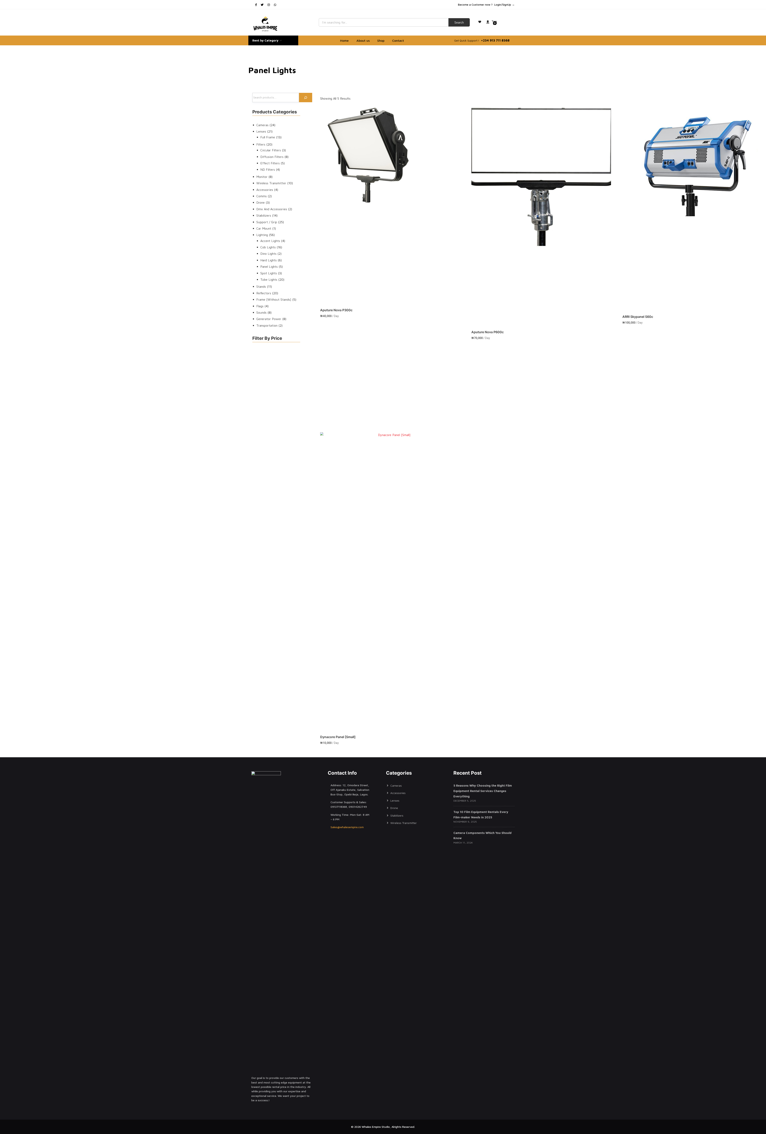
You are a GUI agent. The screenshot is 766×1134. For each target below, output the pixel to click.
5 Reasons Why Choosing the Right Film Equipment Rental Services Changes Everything (482, 791)
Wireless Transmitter (403, 823)
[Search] (305, 97)
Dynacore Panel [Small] (337, 737)
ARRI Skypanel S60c (637, 317)
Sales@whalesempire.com (347, 827)
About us (363, 40)
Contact (398, 40)
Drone (394, 808)
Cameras (396, 785)
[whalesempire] (265, 24)
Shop (380, 40)
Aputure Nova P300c (336, 310)
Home (344, 40)
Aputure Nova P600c (487, 332)
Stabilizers (396, 815)
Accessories (398, 793)
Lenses (394, 800)
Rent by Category (265, 40)
